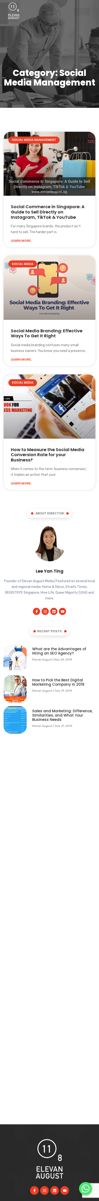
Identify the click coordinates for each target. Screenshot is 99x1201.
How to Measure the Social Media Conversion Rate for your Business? (47, 455)
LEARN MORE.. (21, 241)
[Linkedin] (53, 611)
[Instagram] (45, 611)
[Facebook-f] (36, 611)
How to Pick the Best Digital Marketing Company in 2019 (58, 682)
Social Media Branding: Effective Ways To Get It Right (46, 333)
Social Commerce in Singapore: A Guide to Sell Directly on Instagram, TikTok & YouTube (48, 212)
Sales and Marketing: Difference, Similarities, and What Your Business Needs (62, 715)
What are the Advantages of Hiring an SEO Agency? (59, 651)
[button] (82, 12)
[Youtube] (62, 611)
